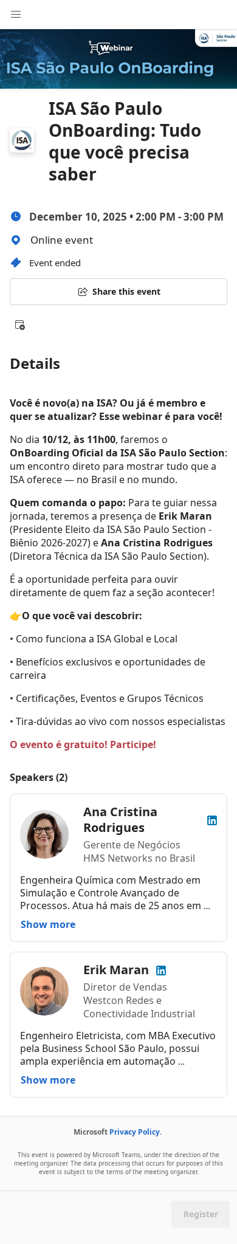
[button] (19, 324)
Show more (48, 924)
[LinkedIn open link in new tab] (212, 819)
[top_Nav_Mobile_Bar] (16, 14)
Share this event (126, 291)
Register (201, 1214)
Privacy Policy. (135, 1132)
